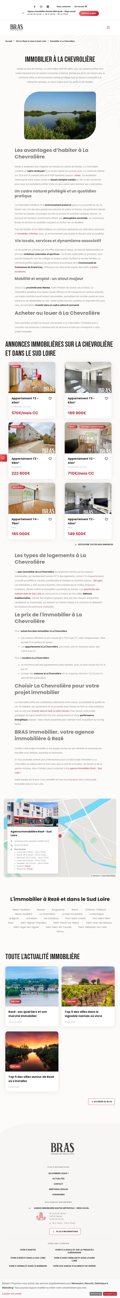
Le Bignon (14, 918)
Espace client (89, 13)
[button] (23, 13)
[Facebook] (34, 6)
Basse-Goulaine (21, 909)
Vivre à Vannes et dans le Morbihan (28, 1266)
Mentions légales (58, 1189)
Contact (58, 1184)
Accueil (8, 41)
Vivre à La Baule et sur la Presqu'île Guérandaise (74, 1251)
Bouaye (41, 909)
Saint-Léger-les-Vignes (26, 927)
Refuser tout (96, 1294)
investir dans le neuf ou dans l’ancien (50, 711)
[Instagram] (41, 6)
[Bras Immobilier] (16, 27)
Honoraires (58, 1194)
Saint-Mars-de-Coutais (58, 927)
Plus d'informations (67, 1231)
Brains (75, 909)
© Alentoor (95, 875)
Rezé (10, 922)
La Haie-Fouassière (72, 914)
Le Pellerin (31, 918)
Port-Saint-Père (101, 918)
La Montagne (97, 914)
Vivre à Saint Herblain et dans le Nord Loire (74, 1259)
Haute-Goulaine (23, 914)
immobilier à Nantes (28, 233)
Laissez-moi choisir (12, 1293)
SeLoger (97, 580)
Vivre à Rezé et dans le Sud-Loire (31, 41)
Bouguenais (58, 909)
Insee (77, 175)
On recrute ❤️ (81, 6)
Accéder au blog (103, 1101)
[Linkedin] (47, 6)
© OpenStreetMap (107, 875)
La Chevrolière (47, 914)
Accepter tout (110, 1294)
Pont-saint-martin (75, 918)
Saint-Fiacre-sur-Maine (66, 922)
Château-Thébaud (95, 909)
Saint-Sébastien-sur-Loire (92, 927)
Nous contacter (64, 6)
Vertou (60, 931)
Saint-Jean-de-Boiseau (99, 922)
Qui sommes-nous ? (58, 1173)
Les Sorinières (51, 918)
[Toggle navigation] (108, 27)
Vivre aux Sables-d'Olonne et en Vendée (74, 1266)
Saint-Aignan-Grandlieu (33, 922)
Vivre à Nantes (28, 1250)
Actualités (58, 1178)
